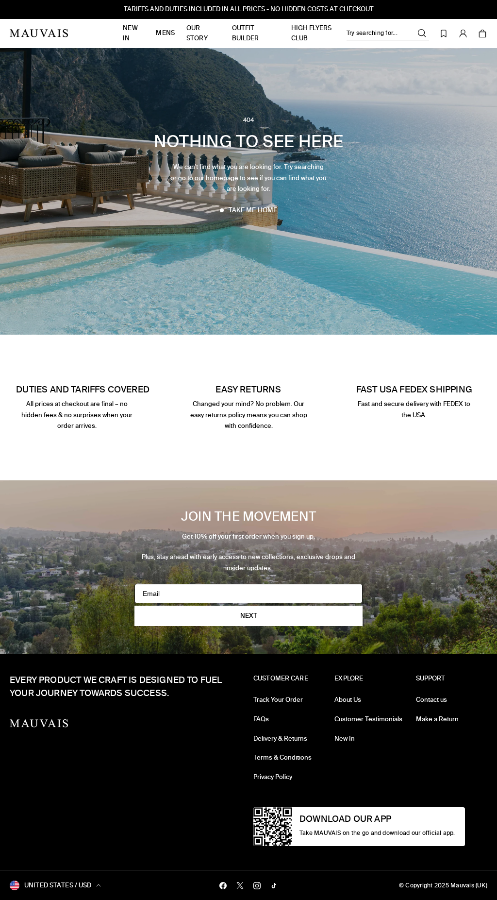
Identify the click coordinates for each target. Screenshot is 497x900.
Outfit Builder (245, 33)
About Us (347, 699)
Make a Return (437, 719)
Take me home (253, 210)
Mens (165, 32)
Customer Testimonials (368, 719)
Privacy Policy (272, 777)
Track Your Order (278, 699)
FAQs (261, 719)
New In (130, 33)
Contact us (431, 699)
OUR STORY (197, 33)
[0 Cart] (482, 33)
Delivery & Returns (280, 738)
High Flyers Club (311, 33)
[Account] (463, 33)
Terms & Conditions (282, 757)
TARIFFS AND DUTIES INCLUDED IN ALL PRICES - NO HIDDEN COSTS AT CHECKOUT (249, 9)
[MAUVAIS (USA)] (39, 33)
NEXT (248, 615)
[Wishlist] (443, 33)
